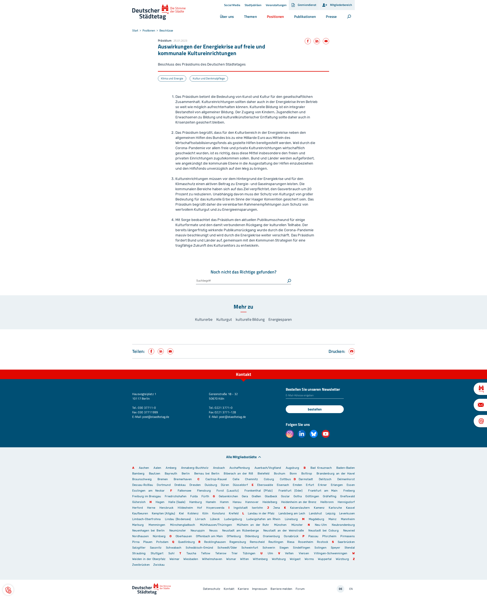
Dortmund (163, 485)
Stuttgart (157, 553)
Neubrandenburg (343, 525)
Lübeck (215, 519)
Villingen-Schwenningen (330, 553)
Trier (235, 553)
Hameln (211, 502)
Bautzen (154, 473)
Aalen (157, 468)
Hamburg (195, 502)
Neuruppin (198, 530)
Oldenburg (252, 536)
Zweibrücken (141, 564)
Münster (297, 525)
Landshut (315, 513)
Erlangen (337, 485)
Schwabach (174, 547)
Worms (309, 559)
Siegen (284, 547)
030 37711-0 (147, 407)
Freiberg (349, 490)
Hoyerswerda (215, 507)
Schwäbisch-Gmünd (199, 547)
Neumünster (177, 530)
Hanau (237, 502)
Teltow (205, 553)
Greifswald (347, 496)
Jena (276, 507)
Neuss (213, 530)
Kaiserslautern (300, 507)
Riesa (290, 542)
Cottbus (285, 479)
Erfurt (310, 485)
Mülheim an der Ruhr (253, 525)
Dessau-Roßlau (142, 485)
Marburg (138, 525)
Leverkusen (347, 513)
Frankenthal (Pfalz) (258, 490)
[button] (227, 16)
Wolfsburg (279, 559)
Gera (245, 496)
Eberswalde (265, 485)
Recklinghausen (215, 542)
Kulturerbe (203, 319)
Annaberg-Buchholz (194, 468)
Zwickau (159, 564)
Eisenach (283, 485)
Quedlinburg (186, 542)
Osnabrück (291, 536)
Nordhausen (140, 536)
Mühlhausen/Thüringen (216, 525)
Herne (151, 507)
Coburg (269, 479)
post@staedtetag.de (155, 416)
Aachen (144, 468)
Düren (225, 485)
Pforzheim (329, 536)
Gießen (256, 496)
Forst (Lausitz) (227, 490)
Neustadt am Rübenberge (240, 530)
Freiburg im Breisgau (146, 496)
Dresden (195, 485)
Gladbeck (271, 496)
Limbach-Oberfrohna (146, 519)
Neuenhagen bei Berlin (148, 530)
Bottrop (306, 473)
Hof (199, 507)
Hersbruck (166, 507)
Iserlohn (257, 507)
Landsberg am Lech (292, 513)
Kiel (181, 513)
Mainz (333, 519)
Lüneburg (291, 519)
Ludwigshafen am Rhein (263, 519)
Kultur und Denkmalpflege (209, 78)
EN (351, 589)
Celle (236, 479)
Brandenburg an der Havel (336, 473)
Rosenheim (305, 542)
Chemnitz (251, 479)
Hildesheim (185, 507)
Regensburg (237, 542)
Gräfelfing (330, 496)
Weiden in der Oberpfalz (149, 559)
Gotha (298, 496)
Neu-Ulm (321, 525)
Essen (351, 485)
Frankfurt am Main (322, 490)
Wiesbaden (190, 559)
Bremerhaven (183, 479)
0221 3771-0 (223, 407)
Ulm (270, 553)
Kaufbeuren (140, 513)
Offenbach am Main (209, 536)
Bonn (293, 473)
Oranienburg (271, 536)
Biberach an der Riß (238, 473)
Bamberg (138, 473)
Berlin (186, 473)
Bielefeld (264, 473)
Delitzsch (325, 479)
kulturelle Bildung (250, 319)
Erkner (322, 485)
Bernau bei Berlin (207, 473)
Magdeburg (316, 519)
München (280, 525)
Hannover (251, 502)
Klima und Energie (172, 78)
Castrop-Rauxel (216, 479)
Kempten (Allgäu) (163, 513)
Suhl (171, 553)
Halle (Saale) (176, 502)
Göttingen (312, 496)
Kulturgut (224, 319)
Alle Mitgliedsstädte (241, 456)
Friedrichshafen (175, 496)
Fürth (205, 496)
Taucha (191, 553)
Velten (289, 553)
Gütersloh (139, 502)
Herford (137, 507)
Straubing (139, 553)
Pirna (135, 542)
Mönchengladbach (182, 525)
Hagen (160, 502)
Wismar (231, 559)
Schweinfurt (249, 547)
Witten (244, 559)
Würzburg (342, 559)
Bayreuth (171, 473)
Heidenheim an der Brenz (298, 502)
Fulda (194, 496)
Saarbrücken (346, 542)
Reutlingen (275, 542)
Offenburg (234, 536)
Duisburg (211, 485)
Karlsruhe (335, 507)
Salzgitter (139, 547)
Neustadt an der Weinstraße (283, 530)
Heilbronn (327, 502)
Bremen (163, 479)
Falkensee (184, 490)
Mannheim (348, 519)
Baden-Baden (345, 468)
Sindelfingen (301, 547)
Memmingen (157, 525)
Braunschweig (142, 479)
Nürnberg (159, 536)
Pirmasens (347, 536)
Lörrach (200, 519)
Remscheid (257, 542)
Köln (205, 513)
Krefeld (234, 513)
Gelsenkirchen (228, 496)
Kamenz (319, 507)
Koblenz (193, 513)
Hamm (224, 502)
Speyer (335, 547)
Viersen (304, 553)
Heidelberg (270, 502)
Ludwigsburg (233, 519)
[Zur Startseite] (159, 12)
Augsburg (292, 468)
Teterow (220, 553)
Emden (297, 485)
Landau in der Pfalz (261, 513)
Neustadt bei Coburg (323, 530)
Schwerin (269, 547)
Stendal (350, 547)
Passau (313, 536)
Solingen (320, 547)
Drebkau (180, 485)
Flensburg (204, 490)
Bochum (279, 473)
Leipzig (330, 513)
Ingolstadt (241, 507)
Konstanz (218, 513)
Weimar (174, 559)
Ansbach (219, 468)
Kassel (350, 507)
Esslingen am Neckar (148, 490)
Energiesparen (280, 319)
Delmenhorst (346, 479)
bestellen (315, 409)
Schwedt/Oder (227, 547)
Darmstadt (306, 479)
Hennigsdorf (346, 502)
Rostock (322, 542)
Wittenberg (260, 559)
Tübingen (249, 553)
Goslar (285, 496)
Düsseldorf (240, 485)
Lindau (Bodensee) (178, 519)
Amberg (171, 468)
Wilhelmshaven (212, 559)
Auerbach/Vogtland (268, 468)
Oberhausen (184, 536)
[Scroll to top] (351, 369)
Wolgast (295, 559)
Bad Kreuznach (321, 468)
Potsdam (162, 542)
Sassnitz (156, 547)
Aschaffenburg (239, 468)
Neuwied (349, 530)
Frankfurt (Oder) (291, 490)
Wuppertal (325, 559)
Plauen (148, 542)
